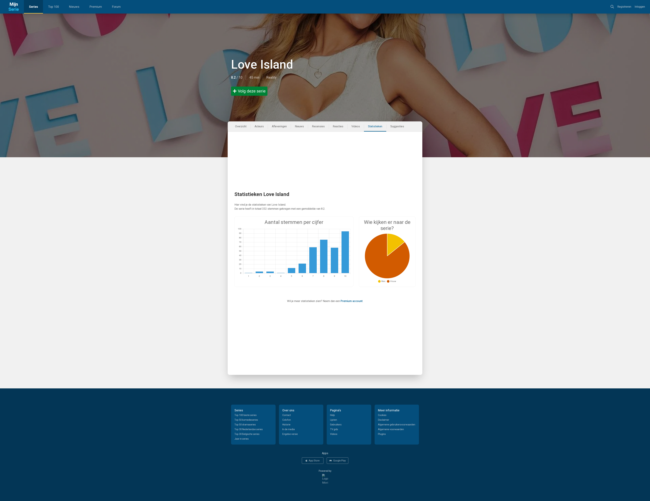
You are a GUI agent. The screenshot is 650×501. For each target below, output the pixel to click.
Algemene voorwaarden (391, 429)
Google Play (339, 460)
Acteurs (259, 126)
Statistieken (375, 126)
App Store (314, 460)
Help (332, 415)
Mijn (13, 7)
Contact (286, 415)
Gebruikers (336, 424)
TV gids (334, 429)
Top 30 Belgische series (246, 434)
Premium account (352, 301)
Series (33, 6)
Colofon (286, 419)
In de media (288, 429)
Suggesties (397, 126)
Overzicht (240, 126)
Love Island (262, 64)
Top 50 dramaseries (245, 424)
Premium (96, 6)
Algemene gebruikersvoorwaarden (396, 424)
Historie (286, 424)
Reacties (338, 126)
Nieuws (74, 6)
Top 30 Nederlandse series (248, 429)
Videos (355, 126)
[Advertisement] (325, 155)
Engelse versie (290, 434)
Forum (116, 6)
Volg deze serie (252, 91)
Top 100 (53, 6)
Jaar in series (241, 438)
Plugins (382, 434)
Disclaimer (383, 419)
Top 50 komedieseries (246, 419)
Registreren (624, 6)
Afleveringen (279, 126)
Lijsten (333, 419)
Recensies (318, 126)
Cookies (382, 415)
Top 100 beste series (245, 415)
